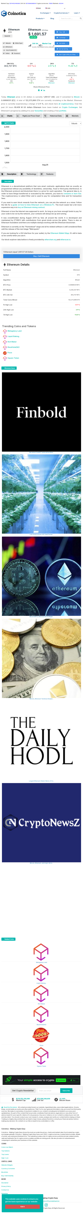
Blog (52, 18)
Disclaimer (4, 1183)
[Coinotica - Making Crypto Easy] (13, 13)
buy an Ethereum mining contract (31, 207)
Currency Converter (8, 1168)
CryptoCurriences (61, 13)
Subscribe (66, 1091)
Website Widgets (7, 1165)
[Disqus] (41, 901)
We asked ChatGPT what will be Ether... (41, 452)
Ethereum (51, 83)
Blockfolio (4, 1172)
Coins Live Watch (7, 1147)
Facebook (17, 53)
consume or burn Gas (72, 193)
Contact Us (5, 1190)
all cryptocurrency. (66, 104)
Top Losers (5, 1154)
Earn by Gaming (64, 48)
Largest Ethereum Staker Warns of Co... (41, 781)
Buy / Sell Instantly (7, 1176)
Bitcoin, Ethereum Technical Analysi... (41, 699)
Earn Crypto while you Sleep (66, 54)
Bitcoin (77, 97)
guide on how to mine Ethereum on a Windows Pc (33, 205)
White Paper (18, 43)
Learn (76, 13)
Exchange (62, 37)
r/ (8, 47)
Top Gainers (5, 1151)
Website (8, 43)
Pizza (41, 1045)
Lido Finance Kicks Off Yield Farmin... (41, 534)
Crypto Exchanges (69, 107)
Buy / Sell (62, 31)
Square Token (41, 1066)
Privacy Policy (6, 1186)
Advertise (4, 1193)
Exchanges (44, 13)
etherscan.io (65, 239)
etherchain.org (51, 239)
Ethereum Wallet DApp (60, 233)
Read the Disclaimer (10, 1107)
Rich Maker (41, 1004)
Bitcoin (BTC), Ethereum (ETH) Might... (41, 616)
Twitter (7, 53)
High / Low (4, 1158)
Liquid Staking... (41, 983)
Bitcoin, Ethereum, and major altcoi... (41, 863)
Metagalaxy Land (41, 962)
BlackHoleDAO (41, 1024)
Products (39, 18)
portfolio (62, 111)
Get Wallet (61, 43)
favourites (39, 111)
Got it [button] (22, 1207)
